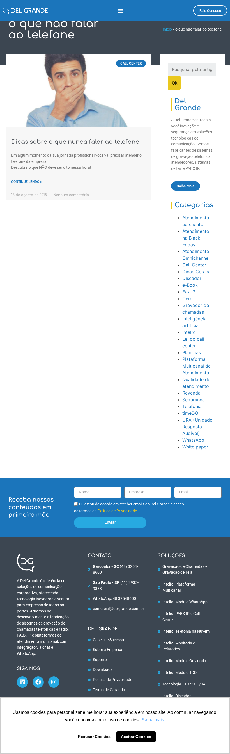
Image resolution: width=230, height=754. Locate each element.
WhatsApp (193, 440)
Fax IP (188, 292)
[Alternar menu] (120, 10)
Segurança (193, 399)
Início (167, 29)
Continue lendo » (26, 182)
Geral (188, 298)
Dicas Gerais (195, 271)
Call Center (194, 265)
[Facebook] (38, 682)
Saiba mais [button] (153, 719)
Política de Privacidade (117, 511)
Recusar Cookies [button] (94, 736)
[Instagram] (53, 682)
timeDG (190, 413)
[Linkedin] (22, 682)
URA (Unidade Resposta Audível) (197, 426)
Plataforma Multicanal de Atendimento (196, 365)
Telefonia (192, 406)
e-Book (190, 285)
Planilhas (191, 352)
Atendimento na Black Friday (195, 237)
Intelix (188, 332)
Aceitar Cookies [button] (136, 736)
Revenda (191, 393)
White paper (195, 447)
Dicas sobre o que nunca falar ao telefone (75, 141)
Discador (191, 278)
